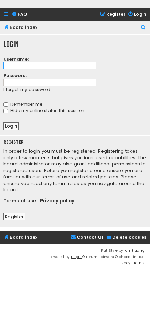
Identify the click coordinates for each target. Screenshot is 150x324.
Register (14, 216)
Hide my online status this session (46, 110)
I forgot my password (26, 89)
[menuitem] (19, 14)
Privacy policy (57, 201)
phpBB (76, 256)
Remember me (25, 104)
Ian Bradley (134, 250)
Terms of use (19, 201)
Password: (15, 76)
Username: (16, 59)
